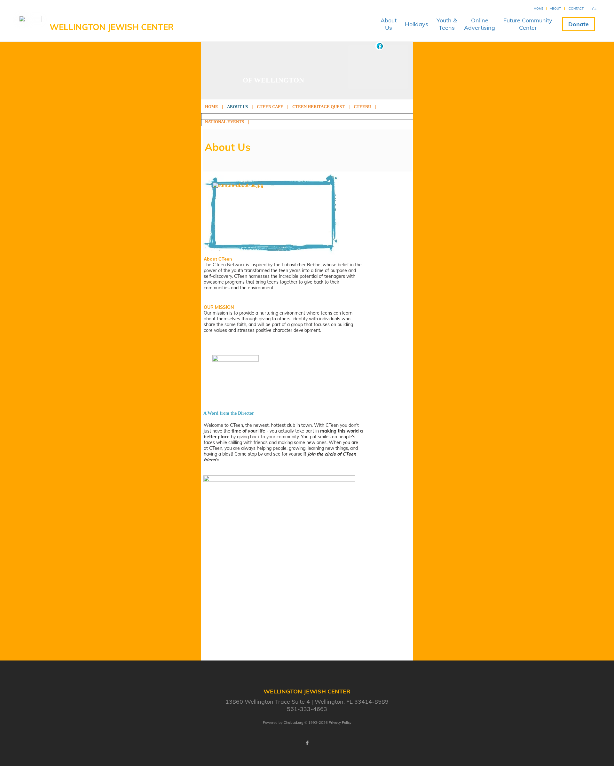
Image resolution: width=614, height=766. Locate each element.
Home (538, 8)
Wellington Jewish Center (112, 27)
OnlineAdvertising (479, 24)
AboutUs (389, 24)
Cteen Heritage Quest (318, 106)
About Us (237, 106)
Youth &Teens (447, 24)
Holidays (416, 24)
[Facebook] (307, 743)
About (555, 8)
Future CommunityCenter (527, 24)
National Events (224, 121)
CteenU (362, 106)
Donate (578, 24)
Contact (576, 8)
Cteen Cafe (270, 106)
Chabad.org (293, 722)
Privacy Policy (340, 722)
